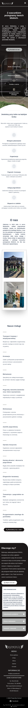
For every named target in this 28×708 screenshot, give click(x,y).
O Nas (14, 658)
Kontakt (14, 666)
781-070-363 (15, 681)
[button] (14, 589)
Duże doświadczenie (10, 589)
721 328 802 (17, 683)
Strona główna (14, 655)
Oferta (14, 660)
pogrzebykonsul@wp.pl (15, 686)
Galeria (14, 663)
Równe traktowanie (9, 621)
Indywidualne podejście (11, 614)
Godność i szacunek (10, 628)
